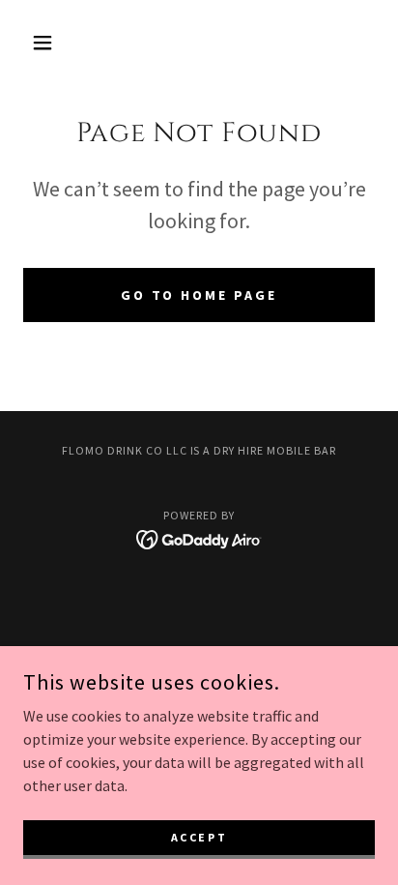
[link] (199, 537)
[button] (49, 42)
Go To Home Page (199, 295)
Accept (199, 837)
